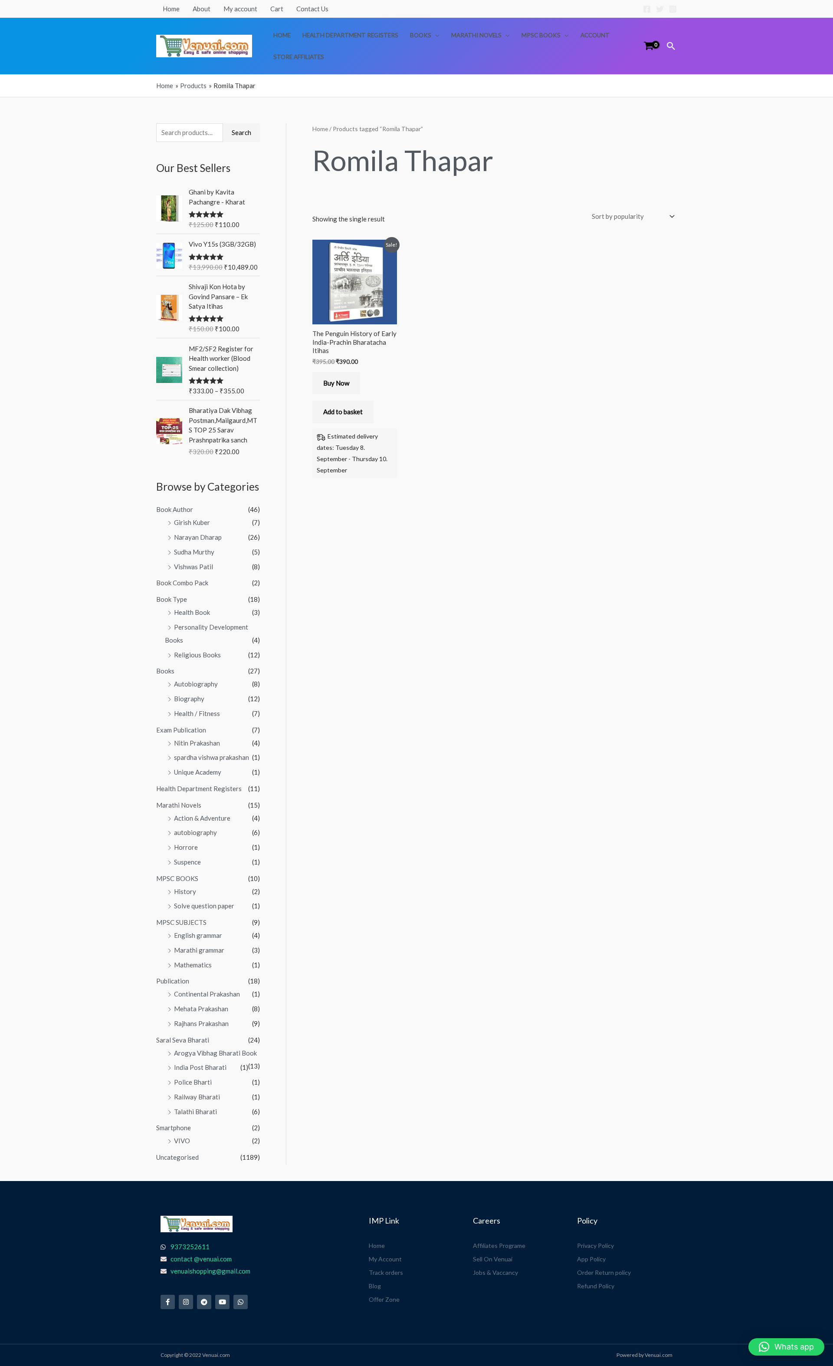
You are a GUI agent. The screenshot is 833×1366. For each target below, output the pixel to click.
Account (595, 35)
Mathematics (193, 965)
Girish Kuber (192, 522)
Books (420, 35)
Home (171, 9)
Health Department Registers (350, 35)
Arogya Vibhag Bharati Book (215, 1053)
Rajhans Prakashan (201, 1023)
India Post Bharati (200, 1067)
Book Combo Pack (182, 583)
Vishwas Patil (193, 567)
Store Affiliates (298, 56)
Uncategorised (177, 1157)
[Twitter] (660, 9)
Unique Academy (197, 772)
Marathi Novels (476, 35)
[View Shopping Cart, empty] (648, 46)
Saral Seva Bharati (182, 1040)
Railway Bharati (197, 1097)
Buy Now (336, 383)
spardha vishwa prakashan (211, 757)
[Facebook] (647, 9)
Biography (189, 699)
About (201, 9)
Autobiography (196, 684)
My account (240, 9)
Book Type (171, 599)
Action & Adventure (202, 818)
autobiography (195, 832)
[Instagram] (673, 9)
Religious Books (197, 655)
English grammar (198, 935)
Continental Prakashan (207, 994)
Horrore (186, 847)
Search (241, 132)
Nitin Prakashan (197, 743)
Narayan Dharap (198, 537)
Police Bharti (193, 1082)
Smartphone (173, 1128)
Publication (172, 981)
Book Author (174, 509)
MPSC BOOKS (541, 35)
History (185, 891)
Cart (276, 9)
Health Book (192, 612)
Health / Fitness (197, 713)
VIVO (182, 1141)
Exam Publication (181, 730)
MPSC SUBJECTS (181, 922)
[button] (671, 46)
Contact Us (312, 9)
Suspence (187, 862)
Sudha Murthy (194, 552)
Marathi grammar (199, 950)
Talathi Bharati (195, 1111)
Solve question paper (204, 906)
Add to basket (343, 412)
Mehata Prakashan (201, 1009)
